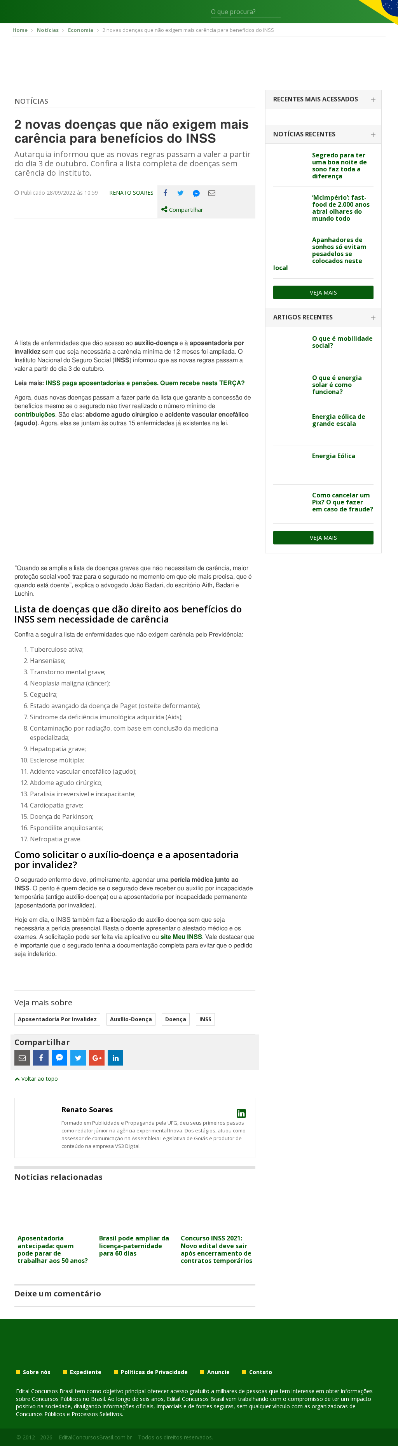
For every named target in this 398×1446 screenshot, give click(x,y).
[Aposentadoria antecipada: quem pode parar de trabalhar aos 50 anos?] (53, 1226)
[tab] (323, 99)
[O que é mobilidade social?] (289, 347)
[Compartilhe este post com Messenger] (196, 193)
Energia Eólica (333, 456)
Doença (175, 1019)
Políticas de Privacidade (154, 1372)
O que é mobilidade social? (342, 342)
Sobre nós (37, 1372)
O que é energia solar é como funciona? (337, 384)
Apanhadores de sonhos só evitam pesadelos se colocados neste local (320, 253)
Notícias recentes (304, 134)
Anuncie (218, 1372)
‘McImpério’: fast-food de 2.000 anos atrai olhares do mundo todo (341, 208)
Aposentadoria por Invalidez (57, 1019)
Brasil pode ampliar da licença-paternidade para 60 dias (134, 1245)
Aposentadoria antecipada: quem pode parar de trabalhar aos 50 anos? (52, 1249)
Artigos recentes (303, 317)
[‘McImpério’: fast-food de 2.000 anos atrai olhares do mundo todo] (289, 206)
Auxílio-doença (131, 1019)
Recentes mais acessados (315, 99)
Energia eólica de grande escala (338, 420)
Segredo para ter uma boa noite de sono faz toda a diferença (339, 165)
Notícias (31, 101)
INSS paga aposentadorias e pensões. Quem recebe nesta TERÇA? (145, 383)
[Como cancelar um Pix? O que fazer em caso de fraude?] (289, 504)
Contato (260, 1372)
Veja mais (323, 292)
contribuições (34, 415)
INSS (205, 1019)
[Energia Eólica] (289, 464)
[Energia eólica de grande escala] (289, 425)
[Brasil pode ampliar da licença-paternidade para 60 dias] (135, 1226)
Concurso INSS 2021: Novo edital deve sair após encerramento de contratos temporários (216, 1249)
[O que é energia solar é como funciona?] (289, 386)
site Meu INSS (181, 937)
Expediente (85, 1372)
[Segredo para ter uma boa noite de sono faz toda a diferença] (289, 164)
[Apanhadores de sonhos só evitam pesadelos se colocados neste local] (289, 248)
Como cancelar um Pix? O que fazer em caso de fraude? (342, 502)
